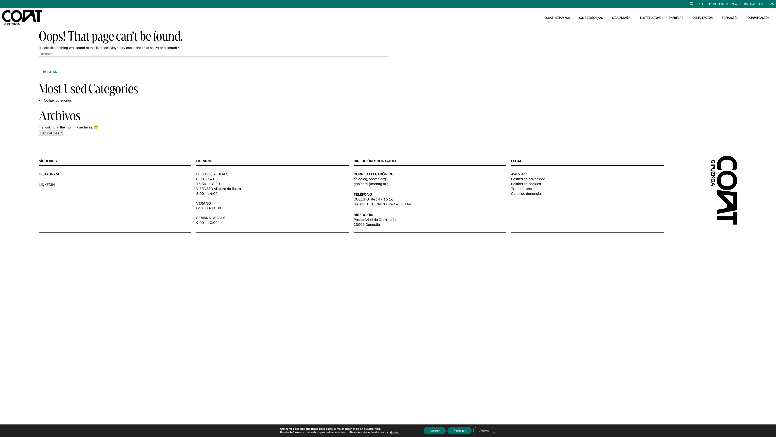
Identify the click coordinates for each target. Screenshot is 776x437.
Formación (730, 18)
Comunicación (758, 18)
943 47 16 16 (382, 199)
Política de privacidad (528, 178)
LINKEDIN (47, 184)
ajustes (394, 432)
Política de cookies (526, 183)
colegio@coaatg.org (370, 178)
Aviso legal (519, 174)
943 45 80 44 (400, 204)
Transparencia (523, 188)
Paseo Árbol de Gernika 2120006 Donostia (375, 222)
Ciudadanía (621, 18)
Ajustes (484, 431)
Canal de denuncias (527, 193)
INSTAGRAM (49, 174)
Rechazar (459, 431)
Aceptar (435, 431)
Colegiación (703, 18)
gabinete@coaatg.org (371, 183)
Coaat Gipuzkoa (557, 18)
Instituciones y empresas (661, 18)
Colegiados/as (591, 18)
